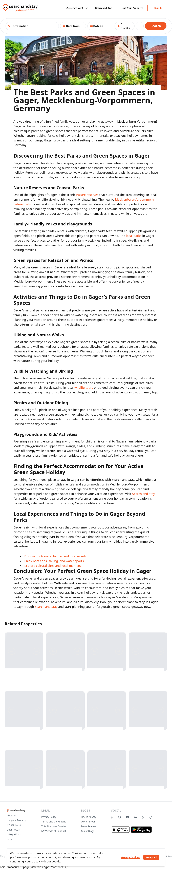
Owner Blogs (88, 821)
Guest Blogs (87, 831)
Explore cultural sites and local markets (52, 566)
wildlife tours (83, 388)
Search (156, 26)
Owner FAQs (14, 824)
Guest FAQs (13, 829)
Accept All (151, 857)
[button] (73, 26)
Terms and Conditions (53, 821)
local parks (133, 236)
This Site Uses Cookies (53, 826)
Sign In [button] (158, 8)
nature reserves (87, 195)
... (140, 26)
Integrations (14, 834)
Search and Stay (143, 494)
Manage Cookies (130, 857)
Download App (103, 8)
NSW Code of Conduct (53, 831)
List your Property (17, 820)
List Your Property (132, 8)
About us (12, 815)
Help (9, 839)
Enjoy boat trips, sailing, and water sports (54, 561)
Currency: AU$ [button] (74, 8)
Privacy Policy (48, 816)
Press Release (88, 826)
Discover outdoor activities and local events (55, 556)
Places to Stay (88, 816)
